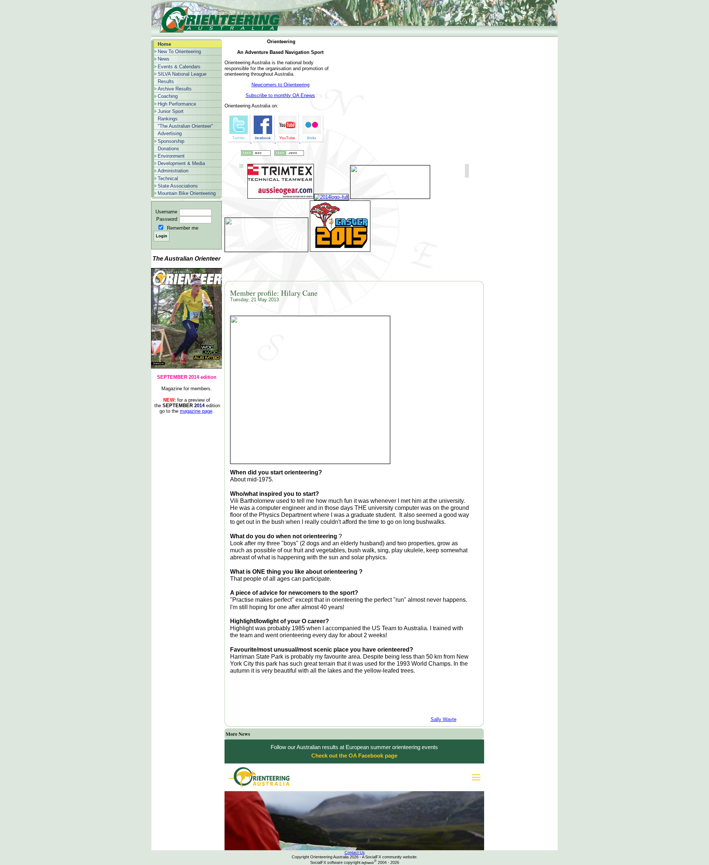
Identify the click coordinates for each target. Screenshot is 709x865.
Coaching (168, 96)
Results (166, 81)
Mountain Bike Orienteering (187, 193)
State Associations (178, 186)
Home (164, 44)
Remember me (182, 228)
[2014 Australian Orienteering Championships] (389, 197)
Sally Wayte (443, 719)
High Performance (177, 104)
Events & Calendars (179, 66)
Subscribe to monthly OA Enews (280, 95)
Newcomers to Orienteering (280, 84)
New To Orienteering (179, 51)
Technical (168, 178)
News (163, 59)
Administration (173, 171)
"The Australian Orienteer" (185, 126)
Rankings (168, 118)
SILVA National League (182, 74)
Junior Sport (171, 111)
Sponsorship (171, 141)
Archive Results (175, 89)
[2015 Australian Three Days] (340, 250)
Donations (168, 148)
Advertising (170, 133)
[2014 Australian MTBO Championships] (331, 197)
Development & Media (181, 163)
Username (166, 211)
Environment (171, 156)
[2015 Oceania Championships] (266, 250)
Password (166, 219)
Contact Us (355, 852)
